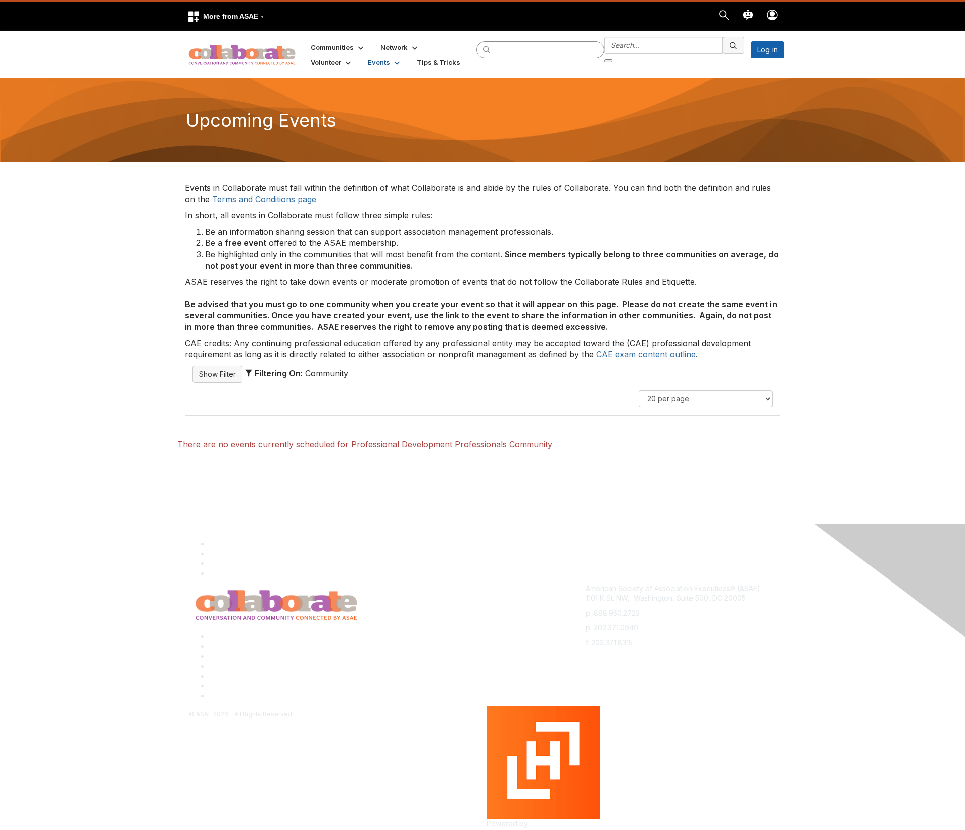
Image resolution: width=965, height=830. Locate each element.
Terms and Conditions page (264, 199)
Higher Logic (551, 823)
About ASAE (228, 636)
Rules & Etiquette (237, 695)
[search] (487, 49)
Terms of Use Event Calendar (258, 676)
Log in (767, 49)
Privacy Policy (232, 646)
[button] (225, 16)
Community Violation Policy (253, 665)
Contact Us (227, 656)
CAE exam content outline (646, 354)
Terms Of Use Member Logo (256, 685)
